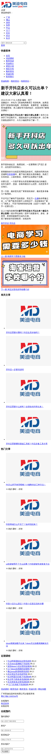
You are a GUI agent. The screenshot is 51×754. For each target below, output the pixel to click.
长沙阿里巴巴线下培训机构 (19, 677)
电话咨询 (5, 703)
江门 (8, 30)
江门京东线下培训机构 (18, 684)
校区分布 (10, 69)
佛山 (8, 20)
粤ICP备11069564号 (9, 696)
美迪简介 (10, 63)
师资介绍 (10, 66)
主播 (37, 198)
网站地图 (42, 689)
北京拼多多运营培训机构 (18, 682)
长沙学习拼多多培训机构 (18, 679)
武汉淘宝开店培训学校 (17, 674)
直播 (13, 174)
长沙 (8, 38)
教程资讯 (10, 71)
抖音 (9, 174)
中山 (8, 28)
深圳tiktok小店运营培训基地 (19, 666)
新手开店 (5, 223)
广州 (8, 17)
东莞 (8, 25)
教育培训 (10, 61)
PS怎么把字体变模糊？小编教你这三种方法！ (26, 485)
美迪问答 (10, 74)
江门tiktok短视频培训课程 (18, 669)
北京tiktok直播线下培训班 (18, 664)
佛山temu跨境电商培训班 (18, 671)
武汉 (8, 35)
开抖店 (12, 223)
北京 (8, 33)
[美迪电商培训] (14, 8)
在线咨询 (27, 219)
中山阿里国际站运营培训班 (19, 661)
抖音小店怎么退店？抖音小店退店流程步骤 (25, 604)
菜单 (3, 45)
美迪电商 (5, 81)
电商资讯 (25, 81)
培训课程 (10, 58)
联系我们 (10, 77)
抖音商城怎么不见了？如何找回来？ (22, 524)
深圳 (8, 22)
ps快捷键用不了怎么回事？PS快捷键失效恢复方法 (28, 564)
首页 (8, 56)
